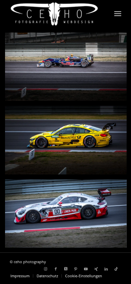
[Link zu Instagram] (46, 269)
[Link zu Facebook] (56, 269)
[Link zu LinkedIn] (106, 269)
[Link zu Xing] (96, 269)
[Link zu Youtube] (86, 269)
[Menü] (117, 14)
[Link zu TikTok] (116, 269)
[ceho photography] (54, 13)
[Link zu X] (66, 269)
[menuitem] (117, 14)
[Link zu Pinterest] (76, 269)
